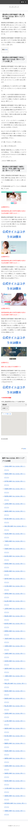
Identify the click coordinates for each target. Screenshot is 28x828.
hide (6, 49)
